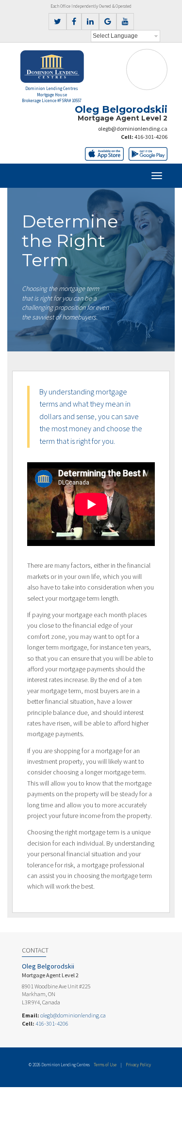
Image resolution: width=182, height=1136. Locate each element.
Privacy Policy (138, 1064)
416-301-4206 (150, 136)
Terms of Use (105, 1064)
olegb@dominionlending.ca (132, 128)
